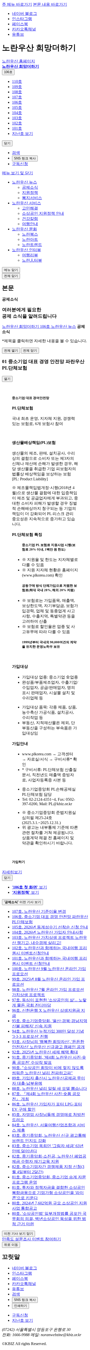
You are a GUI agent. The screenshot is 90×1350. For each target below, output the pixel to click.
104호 (17, 113)
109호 (17, 87)
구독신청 (20, 164)
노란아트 (30, 239)
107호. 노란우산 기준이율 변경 (39, 911)
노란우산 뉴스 (24, 182)
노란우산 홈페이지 (18, 61)
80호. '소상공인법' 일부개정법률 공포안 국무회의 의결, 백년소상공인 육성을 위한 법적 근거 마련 (49, 1218)
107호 (17, 97)
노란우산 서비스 (26, 203)
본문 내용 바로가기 (50, 4)
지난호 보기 (22, 133)
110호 (17, 81)
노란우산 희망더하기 (20, 66)
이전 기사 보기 (22, 902)
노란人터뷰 (32, 260)
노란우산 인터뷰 (26, 250)
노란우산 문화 (24, 229)
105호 (17, 107)
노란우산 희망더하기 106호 (26, 326)
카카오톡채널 (24, 29)
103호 (17, 118)
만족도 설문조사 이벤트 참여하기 (31, 1239)
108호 (17, 92)
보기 (29, 887)
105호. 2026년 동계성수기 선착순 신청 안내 (50, 927)
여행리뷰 (30, 255)
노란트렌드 (32, 245)
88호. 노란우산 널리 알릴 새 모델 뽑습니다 (49, 1088)
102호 (17, 123)
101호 (17, 128)
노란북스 (30, 234)
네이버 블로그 (24, 13)
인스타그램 (22, 19)
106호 (8, 72)
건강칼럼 (30, 218)
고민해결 (30, 208)
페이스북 (20, 24)
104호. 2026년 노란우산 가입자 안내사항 (47, 932)
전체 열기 (11, 350)
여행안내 (30, 224)
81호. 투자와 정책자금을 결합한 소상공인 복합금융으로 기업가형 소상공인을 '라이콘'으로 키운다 (48, 1192)
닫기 (7, 143)
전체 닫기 (11, 276)
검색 (16, 153)
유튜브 (18, 34)
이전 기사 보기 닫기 (18, 1233)
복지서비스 (32, 198)
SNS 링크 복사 (25, 158)
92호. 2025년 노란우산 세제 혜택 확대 (45, 1052)
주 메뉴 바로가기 (17, 4)
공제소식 (30, 187)
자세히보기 (12, 872)
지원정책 (30, 192)
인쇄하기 (20, 1306)
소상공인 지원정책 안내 (43, 213)
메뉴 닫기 (11, 270)
